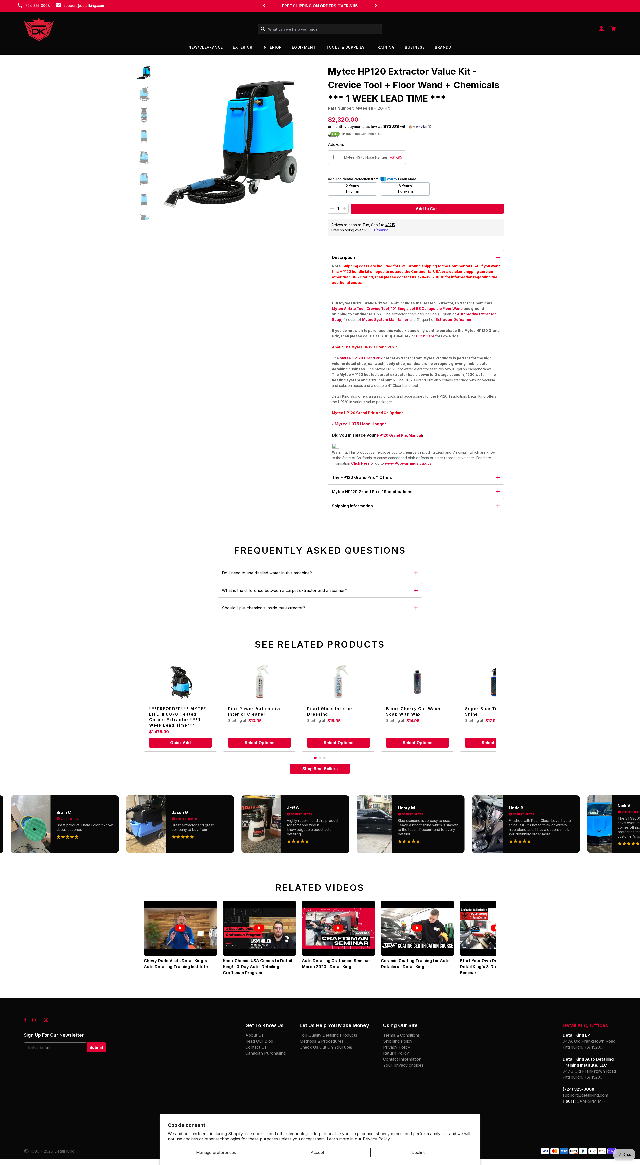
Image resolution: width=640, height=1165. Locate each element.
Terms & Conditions (401, 1035)
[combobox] (320, 29)
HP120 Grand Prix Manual (399, 435)
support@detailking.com (84, 5)
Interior (272, 47)
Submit (97, 1047)
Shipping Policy (397, 1041)
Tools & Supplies (345, 47)
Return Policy (396, 1053)
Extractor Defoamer (454, 319)
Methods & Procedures (322, 1041)
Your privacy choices (403, 1065)
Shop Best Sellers (320, 768)
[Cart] (613, 29)
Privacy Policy (376, 1138)
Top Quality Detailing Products (328, 1035)
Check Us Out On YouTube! (326, 1047)
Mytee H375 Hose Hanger (360, 423)
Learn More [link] (407, 179)
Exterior (242, 47)
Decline (419, 1152)
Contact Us (256, 1047)
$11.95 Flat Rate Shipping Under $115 (320, 5)
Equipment (304, 47)
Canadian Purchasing (266, 1053)
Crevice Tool (377, 308)
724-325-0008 (38, 5)
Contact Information (402, 1059)
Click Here (425, 336)
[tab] (315, 758)
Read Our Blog (259, 1041)
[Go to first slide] (376, 5)
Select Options (259, 742)
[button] (144, 73)
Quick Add (180, 742)
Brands (443, 47)
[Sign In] (601, 29)
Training (385, 47)
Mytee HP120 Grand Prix (361, 358)
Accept (317, 1152)
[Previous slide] (264, 5)
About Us (255, 1035)
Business (415, 47)
